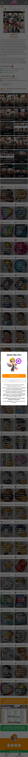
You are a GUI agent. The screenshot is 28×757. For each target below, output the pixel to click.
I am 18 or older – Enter (14, 375)
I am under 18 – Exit (14, 381)
